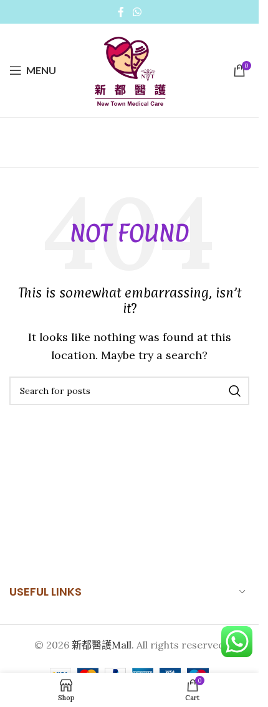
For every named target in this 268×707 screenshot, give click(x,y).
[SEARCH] (235, 391)
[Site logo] (129, 69)
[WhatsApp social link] (136, 11)
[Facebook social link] (120, 11)
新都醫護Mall (102, 645)
